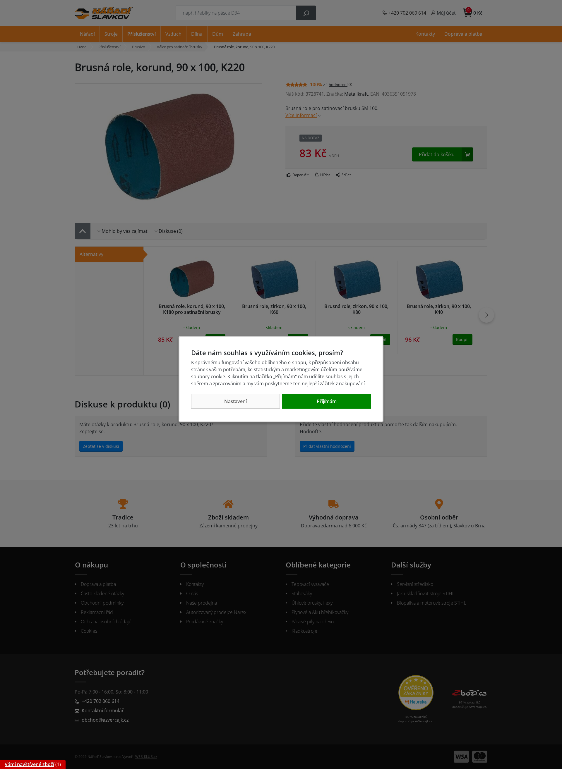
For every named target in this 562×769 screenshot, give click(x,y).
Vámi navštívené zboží (29, 764)
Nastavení (235, 401)
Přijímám (327, 401)
